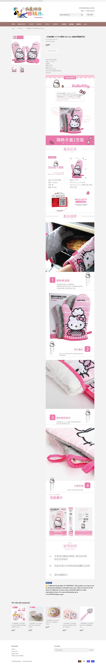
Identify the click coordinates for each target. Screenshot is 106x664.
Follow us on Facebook (17, 655)
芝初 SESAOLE (22, 24)
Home (13, 24)
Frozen (55, 24)
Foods (47, 24)
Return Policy (15, 653)
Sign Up (91, 650)
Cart (91, 14)
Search (13, 649)
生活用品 (64, 24)
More (85, 24)
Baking (39, 24)
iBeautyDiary (18, 661)
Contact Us (14, 651)
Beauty (31, 24)
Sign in (82, 10)
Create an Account (90, 10)
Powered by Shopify (27, 661)
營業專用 (78, 24)
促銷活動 (71, 24)
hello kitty (20, 28)
